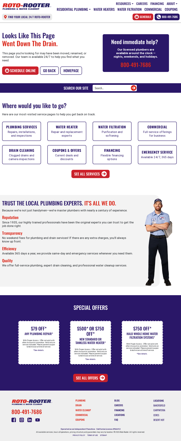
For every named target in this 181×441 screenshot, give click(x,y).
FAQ (116, 419)
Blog (117, 400)
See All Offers (87, 378)
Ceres (156, 415)
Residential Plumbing (72, 9)
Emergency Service (157, 154)
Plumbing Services (21, 130)
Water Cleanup (83, 410)
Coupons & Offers (66, 154)
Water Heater (67, 130)
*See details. (38, 350)
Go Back (49, 70)
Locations (119, 415)
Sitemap (103, 435)
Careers (142, 3)
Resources (123, 3)
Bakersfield (159, 405)
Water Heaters (104, 9)
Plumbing (80, 400)
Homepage (71, 70)
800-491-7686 (170, 17)
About (171, 3)
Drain (78, 405)
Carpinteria (159, 410)
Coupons (171, 9)
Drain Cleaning (21, 154)
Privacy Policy (79, 435)
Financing (157, 3)
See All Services (87, 174)
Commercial (153, 9)
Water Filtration (129, 9)
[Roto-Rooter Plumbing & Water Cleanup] (27, 6)
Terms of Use (92, 435)
